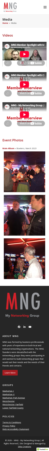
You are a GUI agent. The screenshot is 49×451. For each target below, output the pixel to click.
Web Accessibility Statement (15, 429)
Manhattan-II (8, 394)
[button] (45, 7)
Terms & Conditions (11, 422)
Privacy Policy (8, 425)
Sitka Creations (24, 446)
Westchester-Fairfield (12, 404)
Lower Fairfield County (13, 407)
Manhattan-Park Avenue (13, 397)
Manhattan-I (8, 391)
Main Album (8, 148)
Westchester (8, 401)
